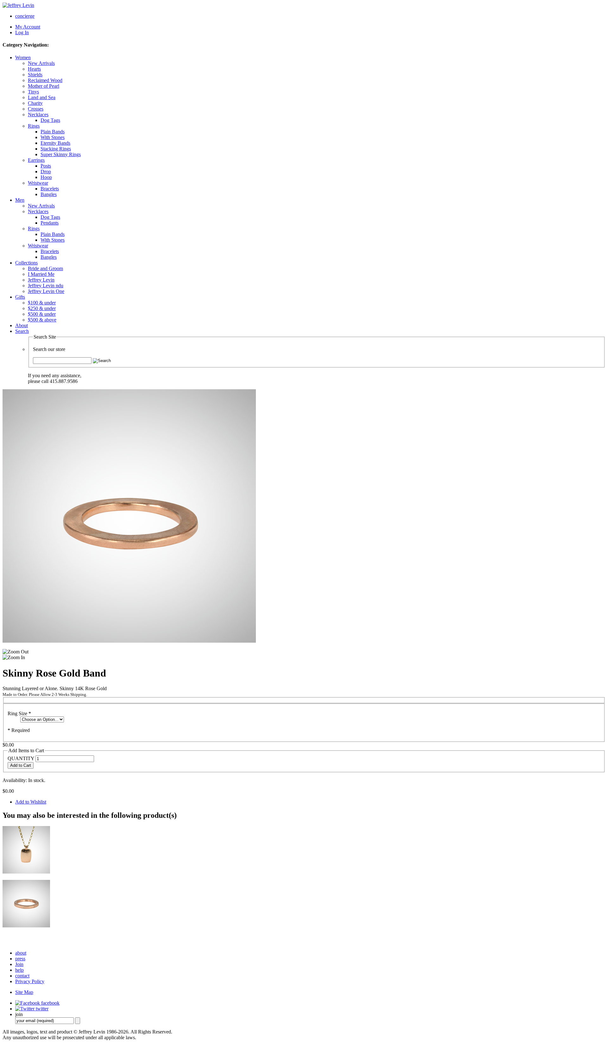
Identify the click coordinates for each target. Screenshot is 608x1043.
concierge (25, 16)
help (19, 970)
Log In (22, 32)
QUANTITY (21, 758)
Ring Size (19, 713)
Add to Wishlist (30, 802)
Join (19, 964)
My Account (27, 26)
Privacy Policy (29, 981)
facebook (50, 1003)
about (20, 953)
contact (22, 975)
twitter (41, 1008)
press (20, 958)
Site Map (24, 992)
